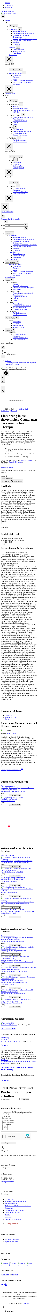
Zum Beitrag (5, 1038)
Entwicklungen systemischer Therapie (13, 791)
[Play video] (6, 373)
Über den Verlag (10, 318)
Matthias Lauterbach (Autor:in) (11, 960)
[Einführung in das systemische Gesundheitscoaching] (19, 958)
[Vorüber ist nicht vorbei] (12, 909)
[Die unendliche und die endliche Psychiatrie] (19, 859)
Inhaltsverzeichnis (10, 717)
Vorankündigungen (19, 255)
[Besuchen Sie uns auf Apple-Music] (9, 1285)
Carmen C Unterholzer (8, 902)
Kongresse (16, 336)
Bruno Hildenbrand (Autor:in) (10, 939)
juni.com (26, 1303)
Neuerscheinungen (19, 254)
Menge (3, 476)
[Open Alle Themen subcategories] (20, 29)
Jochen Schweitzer (7, 861)
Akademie (9, 330)
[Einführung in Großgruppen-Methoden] (17, 947)
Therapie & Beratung (20, 237)
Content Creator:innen (20, 309)
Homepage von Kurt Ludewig (11, 770)
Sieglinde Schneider (7, 911)
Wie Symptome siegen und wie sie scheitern (15, 904)
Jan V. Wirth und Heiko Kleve (11, 1041)
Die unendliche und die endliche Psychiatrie (15, 862)
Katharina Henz (18, 889)
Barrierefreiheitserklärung (13, 1219)
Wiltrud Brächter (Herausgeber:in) (12, 879)
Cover (7, 719)
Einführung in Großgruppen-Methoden (13, 951)
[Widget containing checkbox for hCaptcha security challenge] (16, 1136)
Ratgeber (16, 248)
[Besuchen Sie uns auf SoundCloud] (2, 1285)
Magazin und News (15, 264)
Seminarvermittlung (19, 334)
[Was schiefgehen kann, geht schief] (16, 868)
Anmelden (4, 219)
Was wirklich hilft (8, 1029)
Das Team (16, 323)
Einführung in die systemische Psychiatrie (14, 971)
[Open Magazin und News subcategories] (24, 72)
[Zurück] (3, 377)
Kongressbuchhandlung (20, 338)
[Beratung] (4, 1039)
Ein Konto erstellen (14, 219)
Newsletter (8, 7)
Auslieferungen (18, 295)
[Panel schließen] (3, 356)
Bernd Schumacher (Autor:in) (23, 861)
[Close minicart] (3, 347)
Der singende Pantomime (9, 881)
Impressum (8, 1217)
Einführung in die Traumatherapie (11, 1003)
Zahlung (7, 1215)
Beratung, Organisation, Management (25, 245)
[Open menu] (3, 16)
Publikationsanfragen (19, 313)
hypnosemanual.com (11, 1242)
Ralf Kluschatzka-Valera (9, 1025)
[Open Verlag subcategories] (15, 159)
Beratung (5, 1045)
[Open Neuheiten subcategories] (18, 47)
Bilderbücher (17, 250)
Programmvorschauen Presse (22, 306)
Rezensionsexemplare (20, 307)
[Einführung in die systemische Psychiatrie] (18, 967)
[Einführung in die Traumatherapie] (16, 999)
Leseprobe (8, 715)
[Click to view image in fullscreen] (1, 375)
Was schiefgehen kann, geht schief (12, 872)
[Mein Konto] (3, 216)
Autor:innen (13, 259)
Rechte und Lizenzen (20, 315)
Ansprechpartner (18, 304)
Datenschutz (9, 1208)
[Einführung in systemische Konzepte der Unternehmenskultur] (19, 979)
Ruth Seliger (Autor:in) (8, 949)
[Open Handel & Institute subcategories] (23, 114)
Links (15, 300)
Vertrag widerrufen (12, 1224)
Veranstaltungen (10, 93)
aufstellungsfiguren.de (12, 1239)
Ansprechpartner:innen (20, 286)
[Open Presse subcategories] (15, 127)
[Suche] (26, 225)
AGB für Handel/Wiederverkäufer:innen (18, 1206)
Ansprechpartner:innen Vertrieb (23, 293)
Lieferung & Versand (7, 467)
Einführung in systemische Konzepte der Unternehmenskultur (14, 983)
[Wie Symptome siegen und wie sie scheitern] (19, 900)
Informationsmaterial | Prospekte (23, 287)
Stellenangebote (18, 325)
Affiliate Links (9, 1199)
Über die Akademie (19, 339)
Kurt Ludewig (11, 734)
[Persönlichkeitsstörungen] (13, 887)
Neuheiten (12, 252)
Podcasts (16, 268)
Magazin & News (11, 262)
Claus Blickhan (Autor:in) (9, 870)
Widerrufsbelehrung (11, 1203)
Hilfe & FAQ (9, 5)
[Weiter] (3, 381)
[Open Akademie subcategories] (18, 185)
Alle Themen (13, 236)
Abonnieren (25, 1099)
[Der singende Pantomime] (13, 878)
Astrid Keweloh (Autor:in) (9, 992)
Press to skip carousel (7, 786)
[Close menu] (9, 59)
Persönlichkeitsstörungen (9, 892)
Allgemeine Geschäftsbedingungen (16, 1201)
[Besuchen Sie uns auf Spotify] (5, 1285)
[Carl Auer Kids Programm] (8, 13)
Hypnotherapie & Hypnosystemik (24, 239)
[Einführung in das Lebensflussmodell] (17, 990)
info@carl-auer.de (8, 1182)
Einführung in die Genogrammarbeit (12, 941)
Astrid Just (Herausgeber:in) (25, 902)
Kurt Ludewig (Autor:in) (9, 411)
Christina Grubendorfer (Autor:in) (11, 980)
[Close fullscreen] (3, 387)
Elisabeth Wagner (6, 889)
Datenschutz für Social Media (14, 1210)
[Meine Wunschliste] (2, 222)
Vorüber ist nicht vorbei (8, 913)
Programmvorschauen (20, 297)
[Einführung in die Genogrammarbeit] (17, 938)
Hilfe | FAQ (17, 289)
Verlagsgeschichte (18, 327)
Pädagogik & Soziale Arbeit (22, 246)
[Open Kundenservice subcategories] (21, 104)
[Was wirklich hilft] (7, 1023)
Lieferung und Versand (12, 1212)
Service (8, 280)
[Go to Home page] (7, 212)
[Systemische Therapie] (12, 797)
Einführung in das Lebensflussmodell (13, 993)
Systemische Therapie (8, 801)
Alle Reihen (17, 322)
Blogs (15, 270)
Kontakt (7, 3)
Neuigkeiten (17, 266)
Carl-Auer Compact (27, 460)
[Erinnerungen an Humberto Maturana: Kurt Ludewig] (18, 1061)
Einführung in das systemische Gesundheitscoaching (17, 962)
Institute (15, 298)
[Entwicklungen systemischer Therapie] (17, 788)
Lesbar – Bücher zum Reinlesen (23, 271)
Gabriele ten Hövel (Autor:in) (24, 911)
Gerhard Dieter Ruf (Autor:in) (10, 969)
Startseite (8, 361)
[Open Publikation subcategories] (19, 137)
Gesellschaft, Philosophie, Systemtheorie (21, 242)
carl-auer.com (9, 1244)
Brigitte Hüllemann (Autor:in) (10, 1001)
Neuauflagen (17, 257)
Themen (7, 20)
